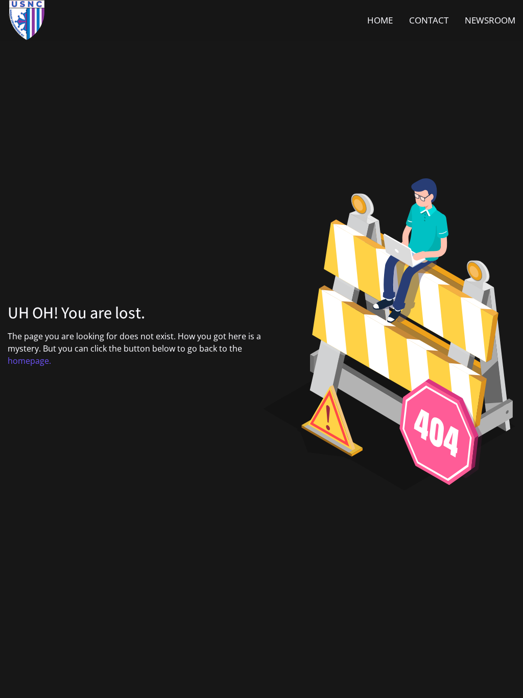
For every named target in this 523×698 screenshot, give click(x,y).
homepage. (29, 360)
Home (380, 20)
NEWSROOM (490, 20)
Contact (428, 20)
